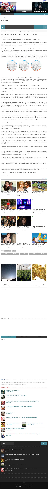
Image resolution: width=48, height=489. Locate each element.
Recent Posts (8, 336)
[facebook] (43, 14)
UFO (20, 384)
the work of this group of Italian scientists (21, 168)
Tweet (6, 253)
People (11, 31)
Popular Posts (24, 336)
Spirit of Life (11, 384)
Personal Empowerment (40, 382)
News (31, 382)
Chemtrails (3, 382)
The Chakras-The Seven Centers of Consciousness (14, 459)
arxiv (4, 172)
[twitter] (46, 14)
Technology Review (5, 175)
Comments (39, 336)
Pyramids (2, 384)
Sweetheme (30, 486)
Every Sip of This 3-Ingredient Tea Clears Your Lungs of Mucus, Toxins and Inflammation (21, 468)
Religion (7, 384)
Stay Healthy (16, 384)
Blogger (21, 486)
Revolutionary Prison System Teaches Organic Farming (15, 464)
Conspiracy (6, 31)
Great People (15, 382)
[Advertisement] (9, 360)
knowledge (21, 382)
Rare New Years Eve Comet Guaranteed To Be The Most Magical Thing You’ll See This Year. (22, 454)
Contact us (44, 443)
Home (3, 31)
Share (15, 253)
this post (30, 163)
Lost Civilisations (26, 382)
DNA (11, 382)
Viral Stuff (14, 31)
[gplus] (44, 14)
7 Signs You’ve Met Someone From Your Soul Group (14, 449)
